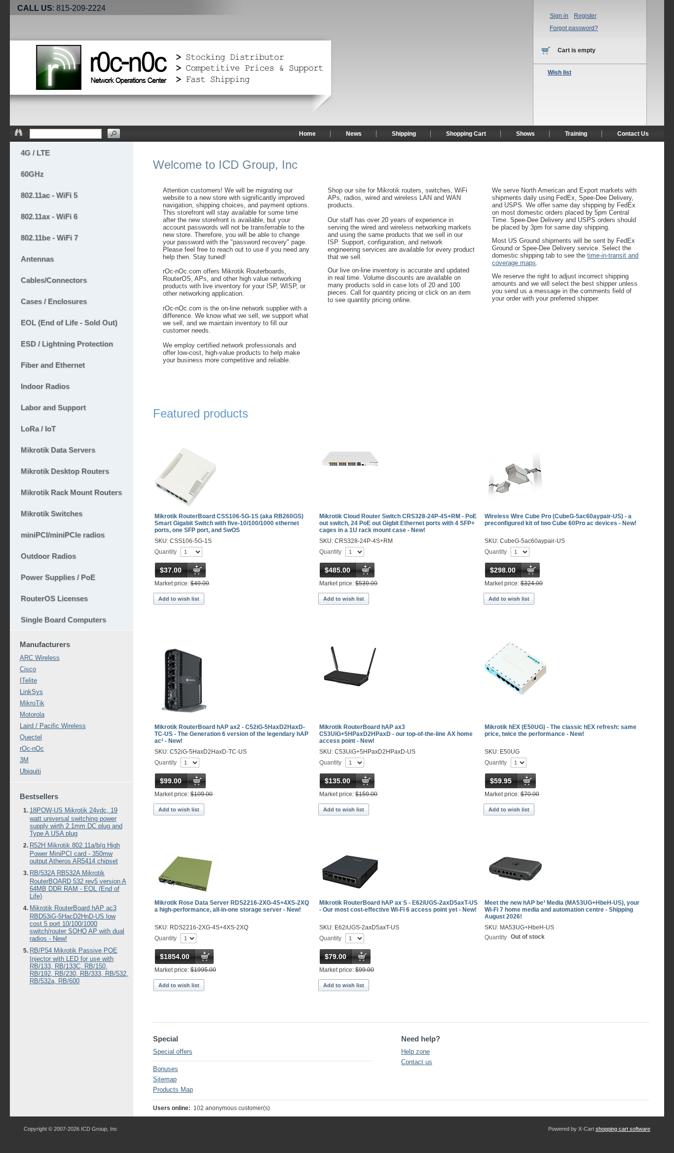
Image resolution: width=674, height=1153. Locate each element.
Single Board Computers (63, 619)
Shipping (404, 133)
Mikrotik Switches (51, 513)
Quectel (31, 737)
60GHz (32, 174)
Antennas (37, 259)
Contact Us (633, 133)
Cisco (28, 669)
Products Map (173, 1089)
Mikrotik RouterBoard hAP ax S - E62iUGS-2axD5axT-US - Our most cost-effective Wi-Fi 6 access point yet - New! (398, 906)
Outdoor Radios (48, 556)
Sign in (559, 15)
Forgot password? (574, 28)
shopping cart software (623, 1129)
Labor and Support (53, 407)
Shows (525, 133)
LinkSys (31, 691)
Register (585, 15)
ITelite (28, 680)
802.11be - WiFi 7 (49, 237)
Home (307, 133)
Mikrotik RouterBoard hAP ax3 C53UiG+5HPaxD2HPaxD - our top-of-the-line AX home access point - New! (396, 734)
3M (24, 760)
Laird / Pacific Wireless (53, 726)
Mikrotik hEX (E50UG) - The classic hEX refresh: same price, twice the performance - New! (561, 730)
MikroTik (32, 703)
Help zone (415, 1051)
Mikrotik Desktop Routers (65, 471)
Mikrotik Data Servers (58, 450)
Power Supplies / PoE (58, 577)
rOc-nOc (32, 748)
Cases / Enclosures (54, 301)
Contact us (416, 1062)
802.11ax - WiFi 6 (49, 216)
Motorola (32, 714)
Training (576, 133)
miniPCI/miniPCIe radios (63, 535)
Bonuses (165, 1069)
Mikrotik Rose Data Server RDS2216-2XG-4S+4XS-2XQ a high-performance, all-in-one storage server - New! (231, 906)
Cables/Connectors (54, 280)
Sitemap (165, 1079)
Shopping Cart (466, 133)
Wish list (559, 72)
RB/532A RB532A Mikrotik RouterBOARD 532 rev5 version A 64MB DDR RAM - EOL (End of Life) (78, 884)
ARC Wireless (40, 657)
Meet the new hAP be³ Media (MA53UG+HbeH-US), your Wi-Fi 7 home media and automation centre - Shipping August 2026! (562, 909)
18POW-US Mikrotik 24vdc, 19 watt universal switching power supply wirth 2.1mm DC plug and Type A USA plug (76, 822)
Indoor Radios (45, 386)
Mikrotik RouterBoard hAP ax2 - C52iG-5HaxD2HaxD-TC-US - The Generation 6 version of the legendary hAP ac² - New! (231, 734)
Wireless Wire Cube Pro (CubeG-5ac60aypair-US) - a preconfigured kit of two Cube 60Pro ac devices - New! (561, 520)
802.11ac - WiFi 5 (49, 195)
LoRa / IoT (38, 428)
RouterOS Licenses (54, 598)
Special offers (172, 1051)
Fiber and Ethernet (53, 365)
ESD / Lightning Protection (67, 344)
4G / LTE (35, 153)
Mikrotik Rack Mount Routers (71, 492)
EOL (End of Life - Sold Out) (69, 322)
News (354, 133)
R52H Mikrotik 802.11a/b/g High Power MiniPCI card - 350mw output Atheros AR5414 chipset (75, 853)
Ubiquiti (30, 771)
